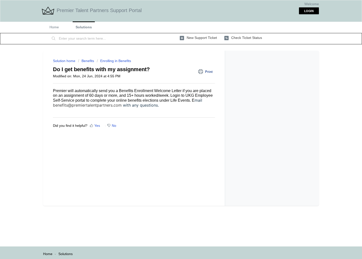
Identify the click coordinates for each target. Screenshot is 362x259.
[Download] (172, 64)
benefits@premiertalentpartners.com (87, 105)
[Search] (53, 39)
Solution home (64, 61)
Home (54, 27)
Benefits (88, 61)
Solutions (84, 27)
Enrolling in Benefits (115, 61)
